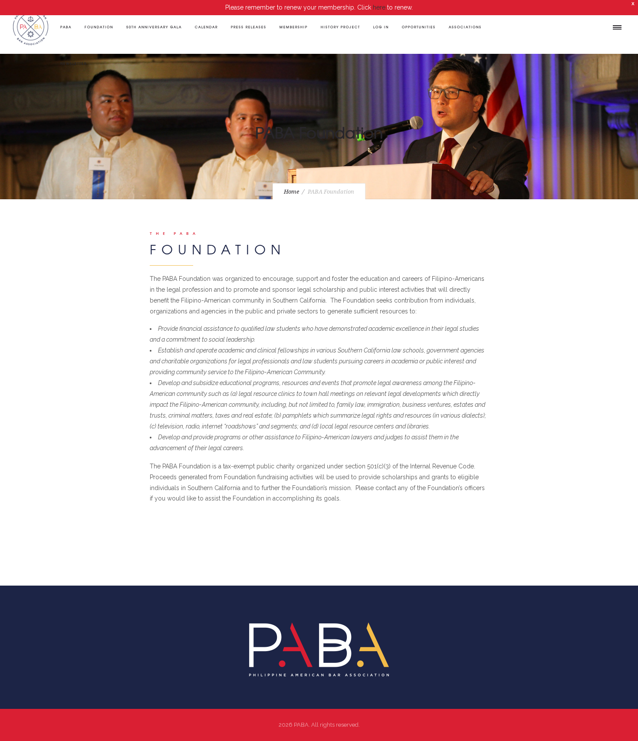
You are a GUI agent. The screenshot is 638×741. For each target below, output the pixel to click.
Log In (381, 26)
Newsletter (73, 63)
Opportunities (419, 26)
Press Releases (248, 26)
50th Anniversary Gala (154, 26)
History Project (340, 26)
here (379, 7)
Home (291, 191)
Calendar (206, 26)
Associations (465, 26)
